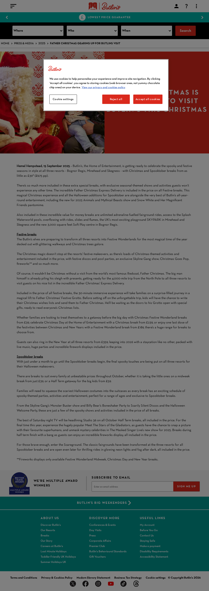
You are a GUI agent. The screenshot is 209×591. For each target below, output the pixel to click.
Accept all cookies (148, 99)
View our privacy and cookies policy (103, 87)
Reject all (116, 99)
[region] (106, 85)
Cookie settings (63, 99)
